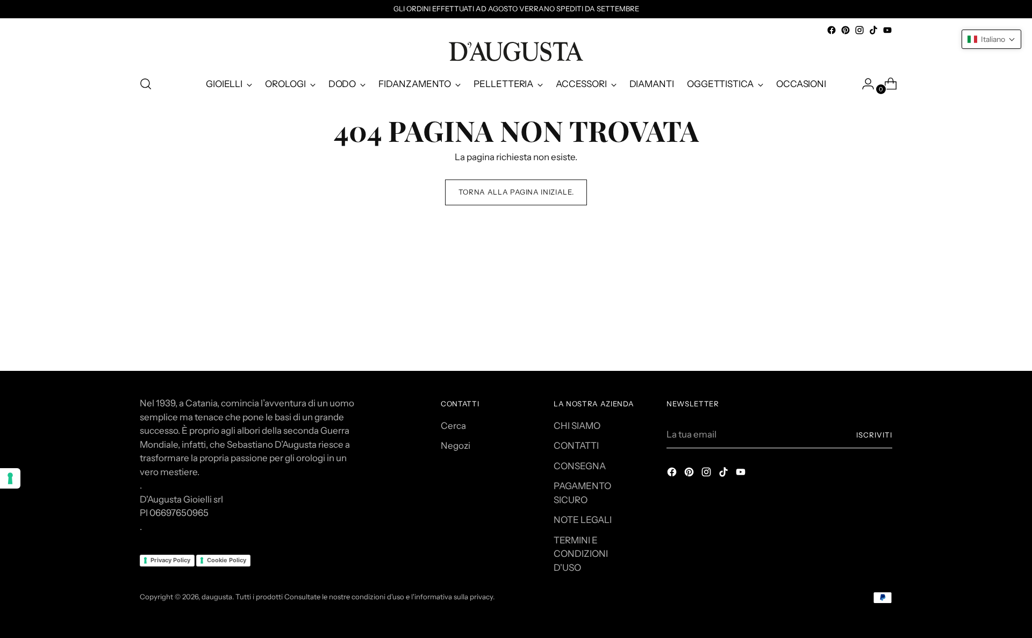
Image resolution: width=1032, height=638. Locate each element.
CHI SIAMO (577, 425)
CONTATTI (576, 445)
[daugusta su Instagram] (859, 30)
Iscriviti (874, 435)
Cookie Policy (226, 560)
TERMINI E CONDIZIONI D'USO (581, 554)
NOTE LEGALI (583, 519)
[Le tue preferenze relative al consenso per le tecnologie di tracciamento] (10, 478)
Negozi (455, 445)
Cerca (453, 425)
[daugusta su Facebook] (831, 30)
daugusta (217, 596)
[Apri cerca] (145, 84)
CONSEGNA (580, 466)
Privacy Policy (170, 560)
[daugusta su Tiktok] (873, 30)
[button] (991, 39)
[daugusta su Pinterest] (845, 30)
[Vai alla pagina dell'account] (864, 84)
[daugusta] (516, 51)
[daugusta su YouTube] (887, 30)
